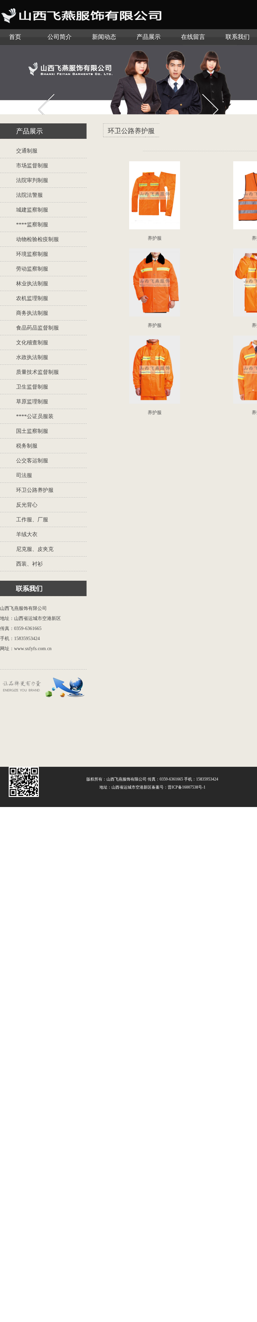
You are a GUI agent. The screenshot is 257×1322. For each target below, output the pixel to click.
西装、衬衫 (29, 564)
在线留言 (193, 37)
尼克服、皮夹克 (35, 549)
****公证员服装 (35, 416)
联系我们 (238, 37)
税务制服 (26, 446)
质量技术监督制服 (37, 372)
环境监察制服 (32, 254)
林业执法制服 (32, 283)
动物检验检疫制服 (37, 239)
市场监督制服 (32, 165)
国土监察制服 (32, 431)
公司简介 (60, 37)
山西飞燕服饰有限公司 (126, 779)
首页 (15, 37)
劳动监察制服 (32, 269)
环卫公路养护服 (35, 490)
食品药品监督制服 (37, 328)
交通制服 (26, 151)
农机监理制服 (32, 298)
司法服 (24, 475)
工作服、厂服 (32, 519)
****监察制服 (32, 224)
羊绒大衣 (26, 534)
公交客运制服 (32, 460)
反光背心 (26, 505)
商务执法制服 (32, 313)
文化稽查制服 (32, 342)
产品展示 (149, 37)
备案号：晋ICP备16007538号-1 (178, 787)
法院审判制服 (32, 180)
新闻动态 (104, 37)
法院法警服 (29, 195)
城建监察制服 (32, 210)
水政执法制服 (32, 357)
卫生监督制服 (32, 387)
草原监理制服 (32, 401)
